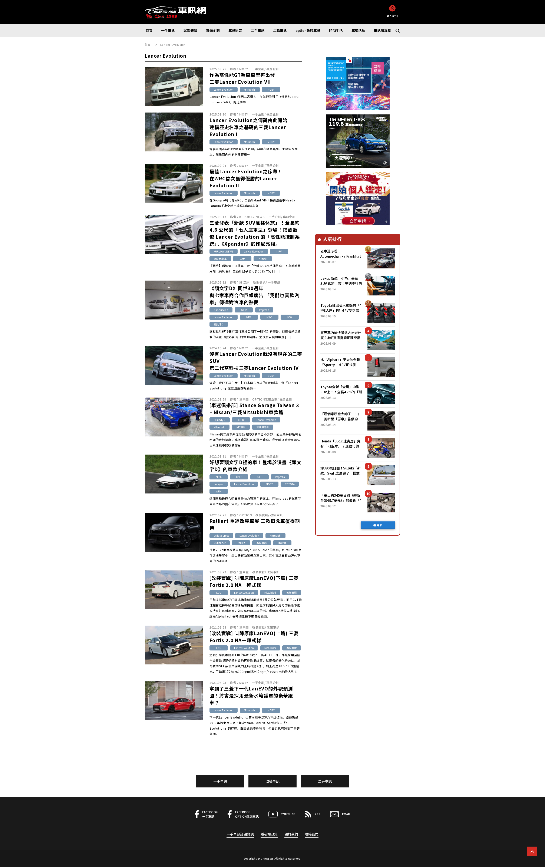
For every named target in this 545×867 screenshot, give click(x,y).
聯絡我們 (311, 834)
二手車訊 (325, 781)
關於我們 (291, 834)
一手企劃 (258, 69)
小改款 (263, 258)
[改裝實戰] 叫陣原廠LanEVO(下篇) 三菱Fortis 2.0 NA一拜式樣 (254, 581)
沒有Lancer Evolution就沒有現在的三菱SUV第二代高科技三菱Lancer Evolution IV (255, 360)
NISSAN (241, 427)
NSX (289, 317)
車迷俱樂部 (262, 427)
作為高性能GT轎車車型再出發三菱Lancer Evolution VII (242, 78)
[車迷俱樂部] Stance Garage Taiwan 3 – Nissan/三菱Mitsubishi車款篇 (254, 408)
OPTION (245, 515)
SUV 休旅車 (220, 258)
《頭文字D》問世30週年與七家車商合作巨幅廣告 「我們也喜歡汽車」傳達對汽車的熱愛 (254, 295)
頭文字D (218, 324)
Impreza (264, 310)
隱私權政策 (269, 834)
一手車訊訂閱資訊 (240, 834)
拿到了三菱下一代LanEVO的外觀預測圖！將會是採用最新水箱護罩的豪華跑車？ (251, 695)
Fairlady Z (219, 420)
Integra (219, 484)
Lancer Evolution (223, 89)
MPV (279, 251)
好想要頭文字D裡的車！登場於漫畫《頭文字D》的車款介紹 (255, 465)
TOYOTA (290, 484)
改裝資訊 (261, 515)
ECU (218, 592)
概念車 (282, 543)
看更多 (378, 525)
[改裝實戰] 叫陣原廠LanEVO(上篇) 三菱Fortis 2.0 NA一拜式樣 (254, 636)
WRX (218, 491)
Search (396, 30)
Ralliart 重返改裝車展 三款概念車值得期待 (254, 524)
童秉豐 (244, 399)
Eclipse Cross (221, 535)
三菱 (242, 258)
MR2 (248, 317)
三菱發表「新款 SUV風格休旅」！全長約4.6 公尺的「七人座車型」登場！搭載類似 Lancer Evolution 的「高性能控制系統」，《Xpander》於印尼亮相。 (254, 233)
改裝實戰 (258, 572)
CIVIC (239, 477)
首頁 (148, 45)
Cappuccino (221, 310)
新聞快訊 (259, 282)
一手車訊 (274, 282)
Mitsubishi (249, 89)
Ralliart (241, 543)
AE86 (219, 477)
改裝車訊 (276, 515)
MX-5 (269, 317)
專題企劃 (272, 69)
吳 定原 (244, 282)
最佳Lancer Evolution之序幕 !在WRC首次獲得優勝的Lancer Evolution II (245, 178)
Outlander (219, 543)
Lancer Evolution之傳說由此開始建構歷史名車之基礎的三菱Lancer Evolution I (248, 127)
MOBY (243, 69)
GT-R (244, 310)
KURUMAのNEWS (252, 217)
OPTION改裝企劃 (264, 399)
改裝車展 (262, 543)
